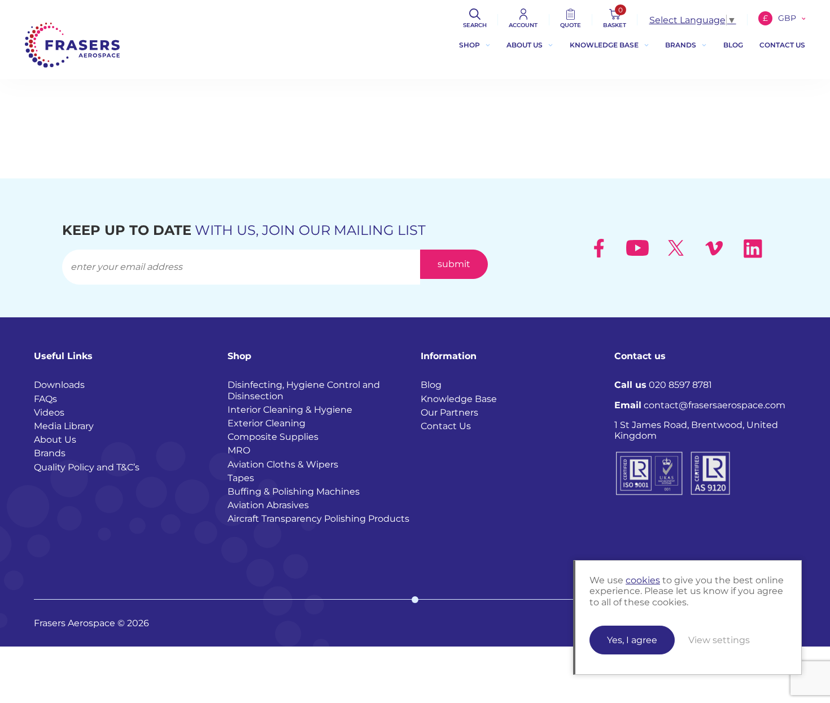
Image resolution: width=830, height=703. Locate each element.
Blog (733, 45)
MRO (239, 450)
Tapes (241, 478)
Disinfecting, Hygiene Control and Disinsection (304, 390)
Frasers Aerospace (72, 45)
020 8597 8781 (663, 384)
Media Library (64, 426)
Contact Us (446, 426)
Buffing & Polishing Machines (294, 491)
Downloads (59, 384)
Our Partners (449, 412)
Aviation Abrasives (268, 505)
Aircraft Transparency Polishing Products (318, 518)
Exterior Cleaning (266, 423)
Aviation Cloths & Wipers (283, 464)
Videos (49, 412)
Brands (680, 45)
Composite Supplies (273, 436)
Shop (469, 45)
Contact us (782, 45)
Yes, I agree (632, 640)
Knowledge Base (604, 45)
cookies (643, 580)
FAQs (45, 399)
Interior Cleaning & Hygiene (290, 409)
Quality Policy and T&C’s (86, 467)
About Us (524, 45)
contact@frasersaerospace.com (699, 405)
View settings (719, 640)
